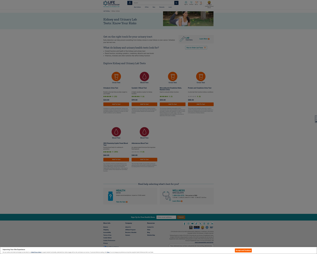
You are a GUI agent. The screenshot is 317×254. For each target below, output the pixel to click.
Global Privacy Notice (36, 252)
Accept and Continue (243, 250)
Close (108, 252)
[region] (158, 250)
